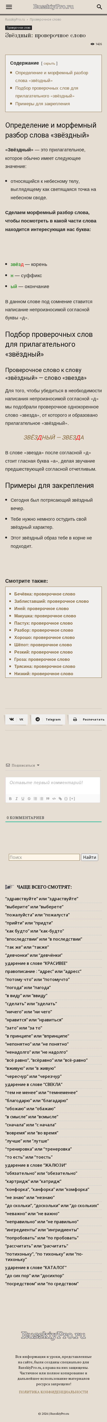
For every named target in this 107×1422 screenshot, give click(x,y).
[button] (9, 7)
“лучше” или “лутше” (27, 1141)
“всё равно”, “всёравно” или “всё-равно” (46, 1060)
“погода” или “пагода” (28, 987)
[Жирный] (10, 799)
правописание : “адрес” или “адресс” (43, 971)
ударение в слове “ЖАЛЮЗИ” (35, 1165)
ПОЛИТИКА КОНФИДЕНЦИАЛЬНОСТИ (53, 1391)
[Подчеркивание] (22, 799)
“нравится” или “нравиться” (34, 1020)
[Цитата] (47, 799)
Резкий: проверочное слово (43, 652)
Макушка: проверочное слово (45, 616)
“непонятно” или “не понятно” (37, 1044)
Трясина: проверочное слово (44, 666)
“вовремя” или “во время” (31, 1133)
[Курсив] (16, 799)
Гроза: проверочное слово (42, 659)
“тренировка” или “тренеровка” (38, 1149)
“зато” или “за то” (23, 1028)
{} (66, 798)
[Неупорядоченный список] (41, 799)
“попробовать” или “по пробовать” (41, 1238)
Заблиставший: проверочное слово (51, 601)
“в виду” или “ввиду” (26, 995)
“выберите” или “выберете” (34, 907)
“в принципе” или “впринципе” (37, 1036)
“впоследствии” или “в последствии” (43, 939)
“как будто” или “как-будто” (34, 931)
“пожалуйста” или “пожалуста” (37, 915)
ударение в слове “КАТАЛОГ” (35, 1267)
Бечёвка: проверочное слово (44, 594)
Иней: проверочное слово (41, 608)
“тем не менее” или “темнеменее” (41, 1092)
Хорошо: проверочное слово (44, 637)
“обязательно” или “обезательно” (41, 1173)
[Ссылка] (60, 799)
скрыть (49, 63)
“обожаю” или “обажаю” (30, 1108)
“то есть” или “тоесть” (28, 1157)
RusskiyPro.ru (15, 19)
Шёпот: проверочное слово (43, 645)
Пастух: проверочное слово (43, 623)
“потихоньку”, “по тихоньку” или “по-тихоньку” (44, 1256)
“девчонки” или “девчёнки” (33, 955)
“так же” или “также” (27, 947)
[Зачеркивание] (29, 799)
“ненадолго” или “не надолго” (36, 1052)
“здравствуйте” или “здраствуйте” (41, 899)
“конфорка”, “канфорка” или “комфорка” (47, 1189)
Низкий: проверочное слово (43, 673)
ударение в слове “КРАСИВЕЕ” (36, 963)
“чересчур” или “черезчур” (33, 1076)
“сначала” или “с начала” (30, 1125)
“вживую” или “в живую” (30, 1068)
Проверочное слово (45, 19)
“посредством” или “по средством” (41, 1284)
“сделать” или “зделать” (31, 1004)
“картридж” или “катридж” (33, 1181)
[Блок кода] (54, 799)
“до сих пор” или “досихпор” (34, 1275)
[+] (72, 798)
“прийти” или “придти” (29, 923)
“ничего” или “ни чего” (28, 1012)
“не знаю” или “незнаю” (30, 1197)
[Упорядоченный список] (35, 799)
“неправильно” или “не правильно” (41, 1222)
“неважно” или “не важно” (32, 1213)
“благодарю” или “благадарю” (36, 1100)
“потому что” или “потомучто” (37, 979)
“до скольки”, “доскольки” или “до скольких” (52, 1205)
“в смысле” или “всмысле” (31, 1117)
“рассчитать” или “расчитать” (36, 1246)
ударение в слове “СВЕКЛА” (33, 1084)
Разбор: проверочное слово (43, 630)
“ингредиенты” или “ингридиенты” (41, 1230)
